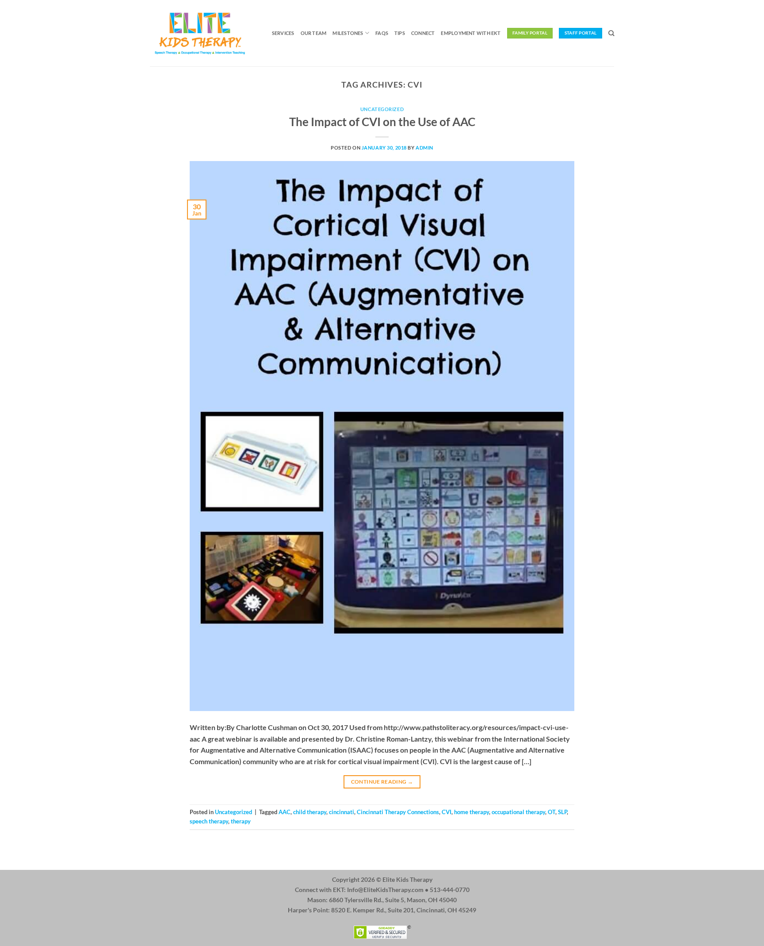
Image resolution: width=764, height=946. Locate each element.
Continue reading (382, 781)
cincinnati (341, 811)
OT (551, 811)
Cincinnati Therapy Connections (398, 811)
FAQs (381, 33)
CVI (446, 811)
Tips (399, 33)
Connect (423, 33)
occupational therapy (518, 811)
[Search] (611, 33)
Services (283, 33)
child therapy (309, 811)
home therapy (471, 811)
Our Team (314, 33)
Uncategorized (382, 109)
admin (424, 147)
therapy (241, 821)
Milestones (347, 33)
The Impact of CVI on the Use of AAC (382, 121)
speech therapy (209, 821)
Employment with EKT (470, 33)
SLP (562, 811)
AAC (284, 811)
